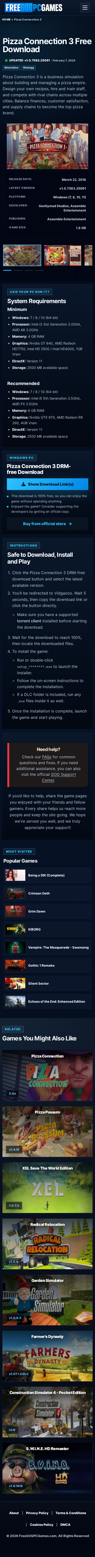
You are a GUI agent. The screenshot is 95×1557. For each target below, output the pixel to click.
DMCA (65, 1525)
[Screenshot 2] (63, 255)
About (14, 1513)
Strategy (28, 67)
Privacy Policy (37, 1513)
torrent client (29, 620)
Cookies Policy (41, 1525)
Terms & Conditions (71, 1513)
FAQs (46, 756)
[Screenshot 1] (22, 255)
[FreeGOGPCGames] (34, 7)
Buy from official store (44, 523)
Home (6, 19)
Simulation (11, 67)
